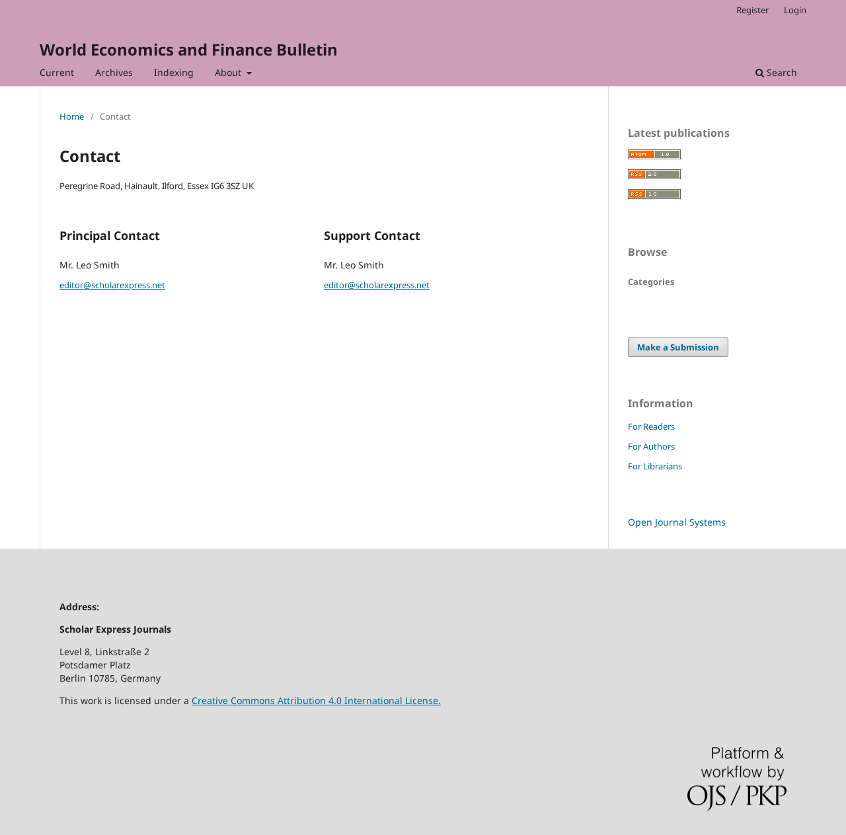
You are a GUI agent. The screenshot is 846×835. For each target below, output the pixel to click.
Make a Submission (678, 347)
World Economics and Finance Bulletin (189, 49)
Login (795, 10)
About (229, 72)
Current (57, 72)
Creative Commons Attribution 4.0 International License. (316, 700)
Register (752, 10)
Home (71, 116)
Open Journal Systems (677, 522)
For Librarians (655, 466)
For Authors (651, 446)
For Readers (651, 426)
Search (780, 72)
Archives (114, 72)
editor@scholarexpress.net (112, 285)
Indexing (174, 72)
